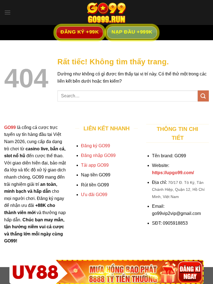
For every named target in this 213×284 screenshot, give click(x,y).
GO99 (10, 127)
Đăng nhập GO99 (98, 155)
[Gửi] (203, 95)
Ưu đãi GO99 (94, 194)
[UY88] (106, 272)
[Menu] (7, 12)
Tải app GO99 (95, 165)
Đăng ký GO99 (95, 145)
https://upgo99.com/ (173, 172)
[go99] (106, 12)
